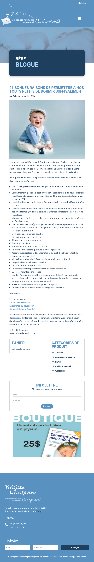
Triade (83, 556)
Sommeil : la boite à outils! (22, 309)
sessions (17, 317)
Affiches (59, 353)
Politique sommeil (63, 366)
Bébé (33, 96)
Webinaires (60, 371)
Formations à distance (65, 357)
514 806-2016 (17, 527)
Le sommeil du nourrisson (21, 305)
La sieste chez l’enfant (19, 302)
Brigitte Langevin (21, 96)
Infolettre (81, 3)
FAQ (38, 511)
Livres (58, 362)
